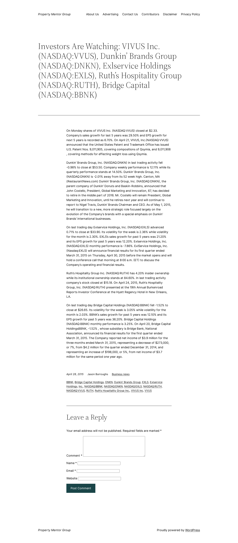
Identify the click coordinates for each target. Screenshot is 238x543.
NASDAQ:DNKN (113, 386)
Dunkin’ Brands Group (127, 382)
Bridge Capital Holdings (89, 382)
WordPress (192, 530)
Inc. (81, 386)
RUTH (89, 390)
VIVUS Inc (137, 390)
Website (71, 478)
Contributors (150, 14)
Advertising (110, 14)
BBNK (69, 382)
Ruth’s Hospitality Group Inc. (112, 390)
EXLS (145, 382)
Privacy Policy (190, 14)
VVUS (148, 390)
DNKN (109, 382)
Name (71, 463)
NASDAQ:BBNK (93, 386)
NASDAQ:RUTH (152, 386)
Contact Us (130, 14)
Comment (74, 455)
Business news (121, 374)
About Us (92, 14)
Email (71, 470)
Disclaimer (170, 14)
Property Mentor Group (54, 14)
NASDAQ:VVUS (75, 390)
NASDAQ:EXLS (133, 386)
